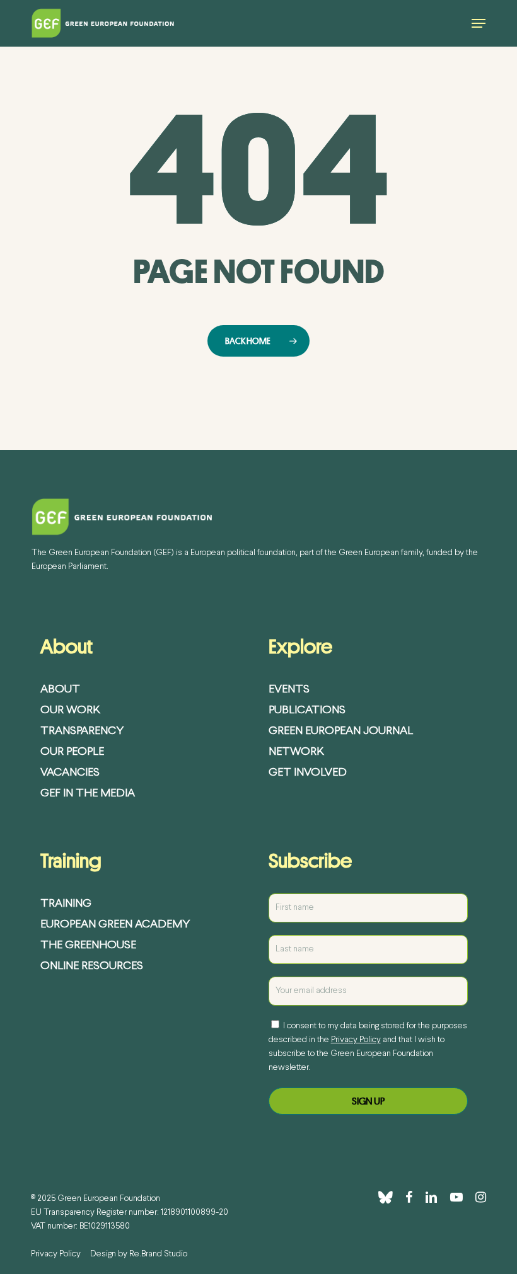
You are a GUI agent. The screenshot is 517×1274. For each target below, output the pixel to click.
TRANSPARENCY (82, 731)
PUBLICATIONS (307, 710)
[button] (478, 23)
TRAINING (65, 904)
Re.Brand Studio (158, 1254)
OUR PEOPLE (72, 752)
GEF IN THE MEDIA (87, 794)
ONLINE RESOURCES (91, 966)
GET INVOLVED (308, 773)
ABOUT (60, 690)
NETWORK (296, 752)
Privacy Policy (356, 1040)
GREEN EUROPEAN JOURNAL (341, 731)
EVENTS (289, 690)
